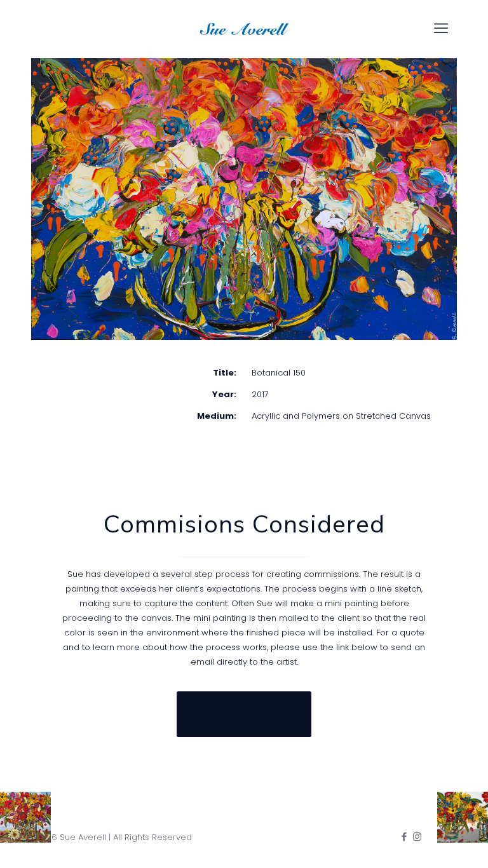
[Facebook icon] (404, 836)
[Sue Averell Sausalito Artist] (244, 28)
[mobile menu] (441, 28)
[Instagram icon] (417, 836)
